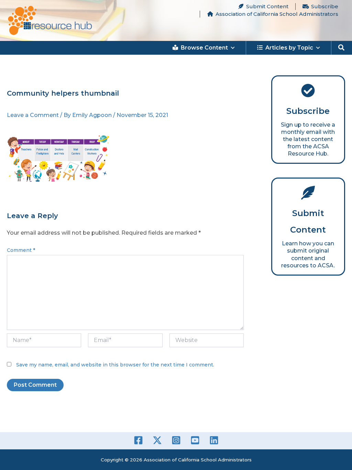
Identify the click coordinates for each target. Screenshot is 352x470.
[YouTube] (195, 440)
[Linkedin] (214, 440)
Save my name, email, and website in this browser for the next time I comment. (115, 365)
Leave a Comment (33, 115)
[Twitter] (157, 440)
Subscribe (324, 6)
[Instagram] (176, 440)
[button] (341, 48)
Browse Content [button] (204, 47)
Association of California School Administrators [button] (277, 14)
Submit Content (267, 6)
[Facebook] (138, 440)
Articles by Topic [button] (289, 47)
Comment (21, 250)
